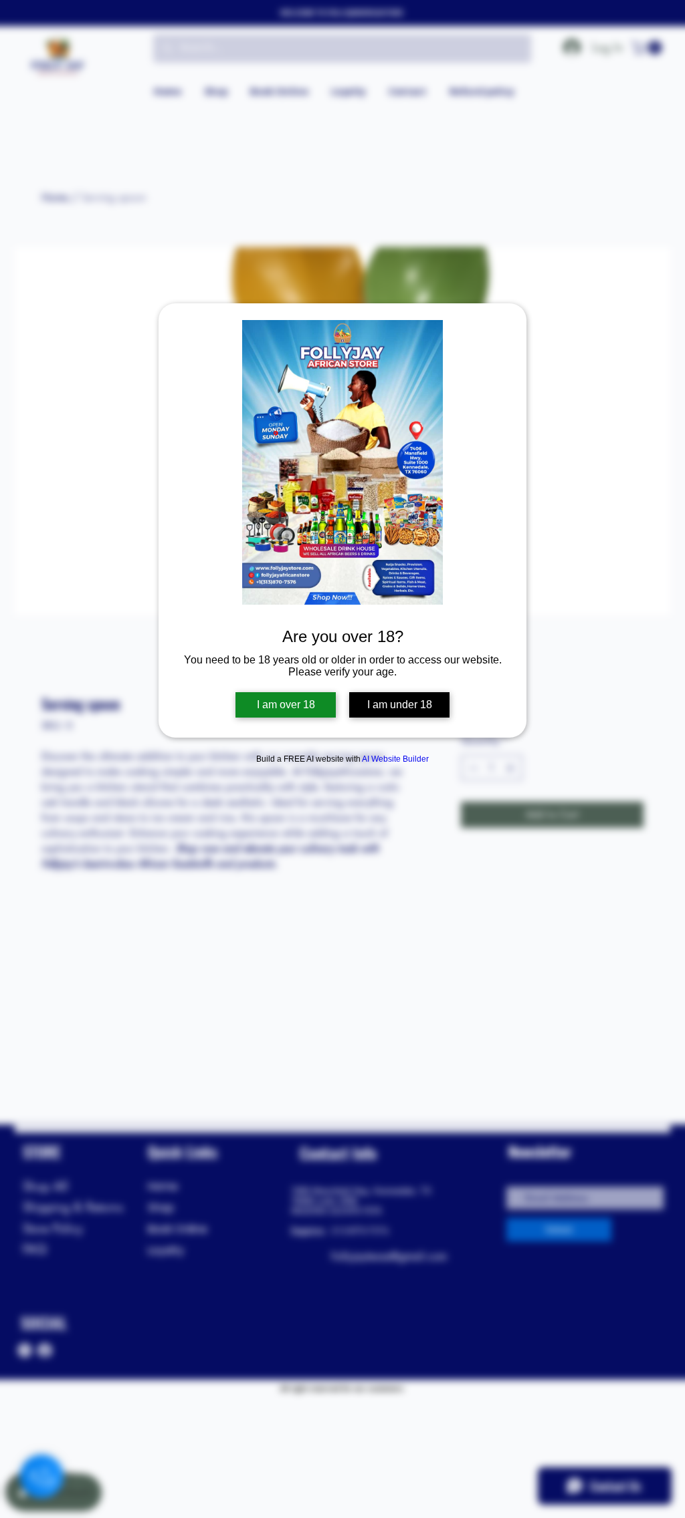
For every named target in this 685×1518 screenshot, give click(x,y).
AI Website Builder (395, 759)
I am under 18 (399, 704)
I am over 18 (286, 704)
